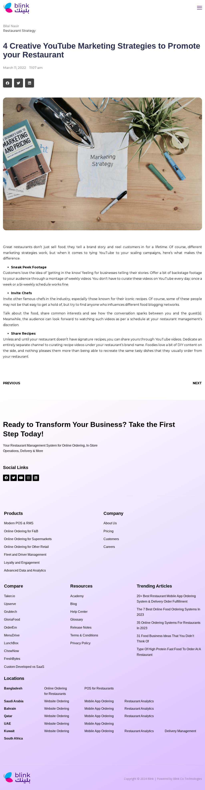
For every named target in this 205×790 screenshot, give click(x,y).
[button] (7, 83)
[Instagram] (28, 478)
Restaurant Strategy (19, 31)
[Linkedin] (36, 478)
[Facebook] (6, 478)
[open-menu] (199, 8)
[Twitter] (13, 478)
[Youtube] (21, 478)
